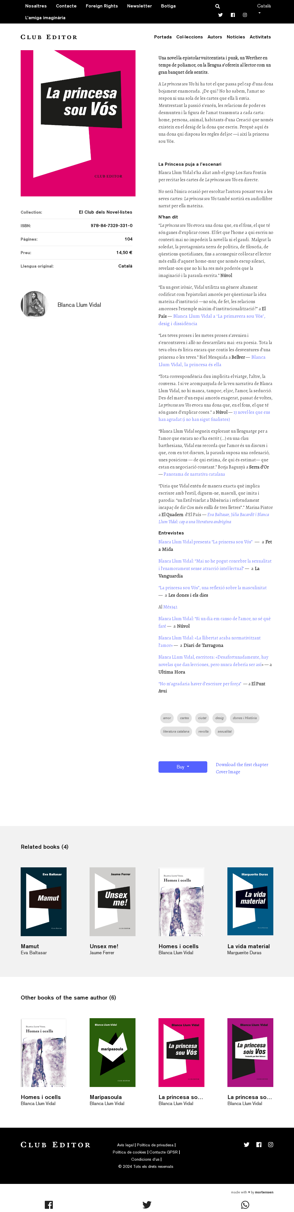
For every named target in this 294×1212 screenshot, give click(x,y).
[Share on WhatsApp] (245, 1204)
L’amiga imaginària (45, 17)
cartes (184, 718)
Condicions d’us (145, 1159)
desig (219, 718)
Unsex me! (104, 946)
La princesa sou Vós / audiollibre (181, 1097)
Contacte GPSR (163, 1152)
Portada (163, 37)
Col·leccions (189, 37)
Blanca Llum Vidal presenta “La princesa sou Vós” (205, 542)
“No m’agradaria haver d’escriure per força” (200, 684)
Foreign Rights (102, 6)
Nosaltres (36, 6)
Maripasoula (106, 1097)
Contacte (66, 6)
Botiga (168, 6)
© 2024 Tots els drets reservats (145, 1166)
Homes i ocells (178, 946)
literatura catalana (176, 731)
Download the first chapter (242, 765)
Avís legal (125, 1145)
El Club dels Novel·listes (105, 212)
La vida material (248, 946)
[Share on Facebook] (49, 1204)
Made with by (252, 1192)
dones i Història (245, 718)
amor (167, 718)
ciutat (202, 718)
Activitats (260, 37)
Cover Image (228, 772)
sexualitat (224, 731)
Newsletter (139, 6)
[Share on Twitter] (147, 1204)
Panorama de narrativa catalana (194, 474)
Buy (181, 767)
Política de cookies (129, 1152)
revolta (203, 731)
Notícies (236, 37)
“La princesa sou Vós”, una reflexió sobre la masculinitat (212, 588)
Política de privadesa (155, 1145)
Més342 (170, 607)
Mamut (30, 946)
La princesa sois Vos (250, 1097)
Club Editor (49, 36)
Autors (215, 37)
